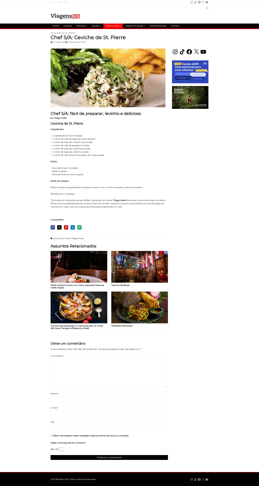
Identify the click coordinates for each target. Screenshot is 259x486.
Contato (175, 26)
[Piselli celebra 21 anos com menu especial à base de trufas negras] (79, 267)
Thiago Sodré (77, 238)
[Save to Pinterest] (66, 227)
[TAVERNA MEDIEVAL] (139, 308)
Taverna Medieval (120, 285)
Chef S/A (71, 33)
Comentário (57, 356)
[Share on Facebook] (53, 227)
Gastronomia (112, 26)
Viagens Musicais (134, 26)
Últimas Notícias (157, 26)
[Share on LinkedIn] (73, 227)
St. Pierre (66, 238)
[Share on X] (59, 227)
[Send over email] (79, 227)
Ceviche (57, 238)
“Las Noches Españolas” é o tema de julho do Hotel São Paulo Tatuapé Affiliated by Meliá (77, 327)
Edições (68, 26)
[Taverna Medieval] (139, 267)
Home (53, 2)
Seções (95, 26)
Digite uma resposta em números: (68, 442)
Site (52, 422)
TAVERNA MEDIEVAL (122, 326)
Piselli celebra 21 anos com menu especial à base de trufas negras (77, 286)
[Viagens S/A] (65, 17)
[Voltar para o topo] (255, 482)
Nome (55, 393)
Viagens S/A (60, 42)
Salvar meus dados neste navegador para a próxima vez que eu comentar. (91, 435)
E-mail (55, 407)
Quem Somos (63, 2)
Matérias (81, 26)
